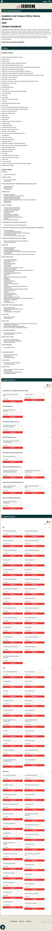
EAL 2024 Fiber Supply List (30, 617)
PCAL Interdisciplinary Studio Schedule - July (31, 720)
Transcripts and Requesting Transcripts (10, 157)
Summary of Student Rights (10, 242)
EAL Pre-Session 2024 (29, 598)
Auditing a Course (5, 85)
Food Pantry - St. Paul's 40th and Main (10, 395)
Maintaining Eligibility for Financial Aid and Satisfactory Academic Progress (20, 251)
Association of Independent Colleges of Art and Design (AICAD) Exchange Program (20, 81)
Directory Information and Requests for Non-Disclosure (16, 241)
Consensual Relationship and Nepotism (12, 231)
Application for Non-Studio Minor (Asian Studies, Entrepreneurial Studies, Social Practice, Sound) (23, 75)
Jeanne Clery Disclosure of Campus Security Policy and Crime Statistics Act (20, 199)
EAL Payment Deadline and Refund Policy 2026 (10, 656)
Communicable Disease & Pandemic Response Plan (15, 225)
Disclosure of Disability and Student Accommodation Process (15, 107)
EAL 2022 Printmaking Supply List (32, 550)
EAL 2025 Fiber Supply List (30, 646)
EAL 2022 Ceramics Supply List (10, 550)
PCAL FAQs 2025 (7, 740)
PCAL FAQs (5, 690)
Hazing (5, 275)
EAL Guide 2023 (28, 569)
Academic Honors (5, 61)
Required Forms (7, 287)
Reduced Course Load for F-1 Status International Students (15, 145)
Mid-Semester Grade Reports (8, 139)
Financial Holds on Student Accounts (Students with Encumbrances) (18, 270)
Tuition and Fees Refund (9, 364)
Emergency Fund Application (10, 269)
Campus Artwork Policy (9, 334)
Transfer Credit (5, 159)
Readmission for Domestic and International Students (13, 143)
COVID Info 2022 (28, 681)
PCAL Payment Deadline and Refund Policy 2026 (9, 760)
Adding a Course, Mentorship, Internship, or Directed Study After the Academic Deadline (21, 67)
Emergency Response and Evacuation (12, 198)
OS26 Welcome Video (8, 901)
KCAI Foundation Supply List (31, 775)
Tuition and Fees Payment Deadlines (12, 362)
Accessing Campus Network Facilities (12, 207)
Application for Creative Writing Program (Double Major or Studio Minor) (17, 73)
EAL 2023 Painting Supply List (9, 579)
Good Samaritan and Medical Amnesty (12, 273)
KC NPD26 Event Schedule (30, 903)
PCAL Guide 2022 (7, 681)
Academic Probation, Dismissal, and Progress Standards (14, 63)
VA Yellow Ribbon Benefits (9, 373)
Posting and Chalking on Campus (11, 283)
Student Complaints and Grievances (12, 297)
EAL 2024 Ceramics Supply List (31, 608)
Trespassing (6, 301)
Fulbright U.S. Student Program (8, 113)
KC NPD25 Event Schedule (9, 872)
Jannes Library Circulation (9, 317)
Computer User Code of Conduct (11, 210)
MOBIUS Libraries (8, 318)
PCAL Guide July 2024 (29, 710)
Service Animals (7, 181)
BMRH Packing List (8, 187)
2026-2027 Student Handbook (13, 42)
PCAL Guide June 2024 (8, 710)
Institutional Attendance (7, 125)
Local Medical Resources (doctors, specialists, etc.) (32, 471)
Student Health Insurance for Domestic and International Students (18, 298)
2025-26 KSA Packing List (8, 882)
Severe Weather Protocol (9, 293)
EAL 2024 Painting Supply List (9, 608)
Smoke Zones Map (8, 295)
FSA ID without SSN (29, 804)
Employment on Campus (9, 347)
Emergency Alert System (9, 194)
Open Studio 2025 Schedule (9, 863)
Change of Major (5, 89)
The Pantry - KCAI (29, 394)
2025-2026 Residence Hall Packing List (32, 854)
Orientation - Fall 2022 (8, 784)
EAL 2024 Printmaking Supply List (10, 617)
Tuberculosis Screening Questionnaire (12, 311)
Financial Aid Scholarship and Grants (12, 250)
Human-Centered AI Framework (11, 214)
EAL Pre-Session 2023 (8, 540)
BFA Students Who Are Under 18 (11, 324)
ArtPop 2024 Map (7, 833)
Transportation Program (9, 357)
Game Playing (7, 213)
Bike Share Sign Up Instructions (11, 354)
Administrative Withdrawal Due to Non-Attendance (13, 69)
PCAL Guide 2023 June (30, 690)
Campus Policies (26, 7)
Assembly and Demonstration (10, 259)
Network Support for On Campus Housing (13, 217)
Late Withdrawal (5, 135)
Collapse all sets (47, 387)
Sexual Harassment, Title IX (10, 234)
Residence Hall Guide (8, 186)
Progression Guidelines (7, 141)
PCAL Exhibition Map (29, 730)
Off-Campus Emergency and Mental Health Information (11, 441)
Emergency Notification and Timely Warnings (14, 195)
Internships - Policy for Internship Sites (10, 129)
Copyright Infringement (9, 211)
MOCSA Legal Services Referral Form (31, 486)
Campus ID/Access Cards (9, 260)
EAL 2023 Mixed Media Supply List (10, 588)
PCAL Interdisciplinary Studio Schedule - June (9, 720)
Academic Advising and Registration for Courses (12, 57)
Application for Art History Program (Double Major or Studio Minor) (16, 71)
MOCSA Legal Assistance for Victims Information (9, 486)
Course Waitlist (5, 97)
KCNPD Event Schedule (30, 794)
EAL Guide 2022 (6, 559)
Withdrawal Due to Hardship (8, 165)
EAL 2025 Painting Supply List (31, 530)
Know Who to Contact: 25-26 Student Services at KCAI (9, 426)
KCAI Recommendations (8, 569)
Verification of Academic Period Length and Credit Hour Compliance (16, 163)
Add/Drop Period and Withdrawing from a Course (12, 65)
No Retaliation (7, 279)
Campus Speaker (7, 265)
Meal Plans (6, 278)
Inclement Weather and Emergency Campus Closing (15, 277)
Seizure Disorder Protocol (9, 290)
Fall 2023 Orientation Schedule (9, 794)
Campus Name (7, 262)
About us (21, 921)
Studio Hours (4, 153)
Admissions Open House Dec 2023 (10, 804)
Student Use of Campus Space (10, 299)
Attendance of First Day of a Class (9, 83)
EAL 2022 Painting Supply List (9, 530)
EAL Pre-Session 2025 (8, 636)
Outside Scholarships (29, 844)
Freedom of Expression (9, 271)
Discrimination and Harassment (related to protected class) (17, 233)
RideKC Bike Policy (8, 356)
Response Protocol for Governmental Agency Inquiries (16, 289)
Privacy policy (14, 921)
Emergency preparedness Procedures (12, 197)
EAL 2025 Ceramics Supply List (31, 636)
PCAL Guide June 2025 (30, 671)
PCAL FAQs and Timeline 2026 (31, 750)
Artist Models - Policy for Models (9, 79)
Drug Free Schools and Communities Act (13, 340)
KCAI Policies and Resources (12, 11)
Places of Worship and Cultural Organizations (10, 502)
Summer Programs (9, 516)
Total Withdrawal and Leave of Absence (10, 155)
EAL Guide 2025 (28, 627)
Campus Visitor (7, 266)
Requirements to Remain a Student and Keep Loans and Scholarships (19, 254)
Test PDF (5, 730)
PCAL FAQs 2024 (28, 700)
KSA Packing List (7, 189)
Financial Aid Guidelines (9, 249)
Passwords (6, 218)
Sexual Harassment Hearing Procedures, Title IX (14, 235)
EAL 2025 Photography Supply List (10, 646)
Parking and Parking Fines (9, 281)
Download (16, 401)
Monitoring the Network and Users (11, 215)
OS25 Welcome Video (29, 864)
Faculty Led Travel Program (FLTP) (9, 111)
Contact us (29, 921)
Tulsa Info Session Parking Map (32, 893)
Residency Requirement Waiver (8, 147)
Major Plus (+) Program (7, 137)
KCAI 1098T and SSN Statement (32, 784)
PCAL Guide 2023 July (8, 700)
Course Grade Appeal (6, 93)
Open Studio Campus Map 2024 (32, 824)
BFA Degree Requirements (7, 87)
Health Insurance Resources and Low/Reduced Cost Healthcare (10, 471)
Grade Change (5, 115)
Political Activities (7, 282)
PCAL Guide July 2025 (29, 740)
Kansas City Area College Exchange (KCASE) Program (13, 133)
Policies (5, 48)
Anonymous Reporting (9, 230)
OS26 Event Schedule (29, 883)
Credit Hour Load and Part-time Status (10, 99)
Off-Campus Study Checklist (9, 456)
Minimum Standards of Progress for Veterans (14, 369)
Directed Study (5, 105)
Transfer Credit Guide (6, 161)
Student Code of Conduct (7, 151)
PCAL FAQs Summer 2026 (9, 750)
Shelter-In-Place (7, 202)
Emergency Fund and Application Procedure (13, 267)
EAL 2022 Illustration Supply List (32, 540)
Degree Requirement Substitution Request (11, 103)
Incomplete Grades (6, 123)
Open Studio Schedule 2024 (9, 823)
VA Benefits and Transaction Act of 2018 (13, 372)
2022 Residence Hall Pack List (9, 775)
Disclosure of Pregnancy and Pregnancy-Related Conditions (15, 109)
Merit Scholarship (8, 253)
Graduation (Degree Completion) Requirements (12, 121)
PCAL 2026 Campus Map (30, 759)
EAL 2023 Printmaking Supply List (32, 579)
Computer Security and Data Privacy (12, 209)
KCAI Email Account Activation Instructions (31, 814)
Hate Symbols (7, 274)
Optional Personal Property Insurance (9, 410)
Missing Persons (7, 201)
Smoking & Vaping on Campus (10, 294)
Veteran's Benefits (8, 370)
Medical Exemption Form (9, 307)
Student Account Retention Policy (11, 219)
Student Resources (9, 380)
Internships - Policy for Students (9, 131)
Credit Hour (4, 101)
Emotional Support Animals (10, 179)
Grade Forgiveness (6, 117)
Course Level (4, 95)
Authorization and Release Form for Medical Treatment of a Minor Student (20, 323)
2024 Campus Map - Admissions (32, 834)
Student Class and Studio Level (8, 149)
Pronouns (6, 285)
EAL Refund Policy (7, 627)
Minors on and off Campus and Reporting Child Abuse (15, 327)
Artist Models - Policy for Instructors (9, 77)
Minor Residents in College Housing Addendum (14, 326)
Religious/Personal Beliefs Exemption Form (13, 309)
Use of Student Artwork (9, 302)
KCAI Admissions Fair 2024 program (9, 843)
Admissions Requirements (9, 174)
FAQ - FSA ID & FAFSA (8, 813)
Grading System (5, 119)
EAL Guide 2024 (6, 598)
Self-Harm (6, 291)
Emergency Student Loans (9, 247)
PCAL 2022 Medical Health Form (10, 671)
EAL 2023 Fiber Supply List (30, 588)
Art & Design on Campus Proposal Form (13, 332)
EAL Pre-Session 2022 (29, 559)
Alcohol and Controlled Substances (11, 339)
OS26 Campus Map (7, 892)
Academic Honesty (6, 59)
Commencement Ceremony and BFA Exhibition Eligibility (14, 91)
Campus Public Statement (9, 263)
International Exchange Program (9, 127)
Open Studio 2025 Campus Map (10, 853)
